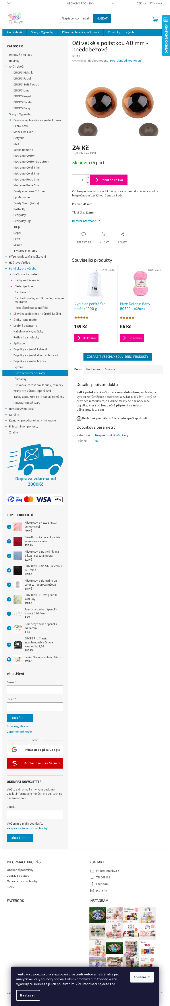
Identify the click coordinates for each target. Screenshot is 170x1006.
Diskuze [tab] (110, 369)
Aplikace (19, 343)
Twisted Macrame (25, 251)
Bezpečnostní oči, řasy (30, 373)
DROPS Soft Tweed (26, 84)
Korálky (14, 415)
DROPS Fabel (22, 78)
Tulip (17, 227)
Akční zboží (16, 66)
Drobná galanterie (25, 326)
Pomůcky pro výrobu (23, 268)
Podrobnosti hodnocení (125, 61)
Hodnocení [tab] (93, 369)
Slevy (10, 887)
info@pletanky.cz (107, 871)
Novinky (14, 61)
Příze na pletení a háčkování (27, 256)
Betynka (19, 138)
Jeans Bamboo (23, 150)
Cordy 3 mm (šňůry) (26, 203)
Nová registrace (17, 726)
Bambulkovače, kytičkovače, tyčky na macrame (39, 300)
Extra (17, 239)
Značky (14, 432)
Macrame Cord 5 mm (27, 173)
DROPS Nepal (22, 96)
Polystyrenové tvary (27, 403)
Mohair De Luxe (23, 132)
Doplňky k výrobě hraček (30, 361)
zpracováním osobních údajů (29, 828)
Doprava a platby (18, 876)
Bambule (20, 292)
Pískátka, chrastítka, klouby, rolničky (39, 385)
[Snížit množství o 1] (88, 182)
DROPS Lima (21, 90)
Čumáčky (21, 379)
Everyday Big (22, 221)
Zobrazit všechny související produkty (117, 356)
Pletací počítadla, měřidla (31, 308)
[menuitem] (14, 32)
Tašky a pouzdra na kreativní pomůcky (39, 397)
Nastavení (28, 995)
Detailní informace (84, 221)
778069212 (103, 877)
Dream (18, 245)
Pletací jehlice (24, 286)
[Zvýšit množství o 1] (88, 177)
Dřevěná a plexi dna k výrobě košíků (37, 120)
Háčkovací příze (19, 262)
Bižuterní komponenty (23, 426)
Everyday (20, 215)
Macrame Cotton (24, 155)
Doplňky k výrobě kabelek (31, 349)
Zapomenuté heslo (19, 732)
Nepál (17, 233)
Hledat (102, 18)
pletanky (102, 890)
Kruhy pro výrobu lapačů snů (32, 391)
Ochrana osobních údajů (23, 881)
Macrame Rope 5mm (27, 185)
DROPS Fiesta (23, 102)
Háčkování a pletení (26, 274)
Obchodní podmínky (80, 4)
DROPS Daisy (22, 108)
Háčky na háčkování (27, 280)
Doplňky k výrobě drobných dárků (36, 355)
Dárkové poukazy (20, 55)
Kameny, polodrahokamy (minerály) (32, 420)
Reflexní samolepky (26, 337)
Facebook (102, 884)
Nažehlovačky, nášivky (28, 331)
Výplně (19, 367)
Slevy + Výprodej (20, 114)
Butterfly (19, 209)
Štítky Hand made (25, 320)
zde (112, 984)
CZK (139, 4)
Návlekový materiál (21, 409)
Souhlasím (142, 977)
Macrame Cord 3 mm (27, 167)
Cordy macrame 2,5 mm (29, 191)
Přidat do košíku (112, 180)
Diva (16, 144)
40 (96, 441)
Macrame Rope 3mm (27, 179)
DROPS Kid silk (23, 72)
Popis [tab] (78, 369)
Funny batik (21, 126)
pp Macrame (22, 197)
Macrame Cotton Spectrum (31, 161)
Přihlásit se (19, 718)
